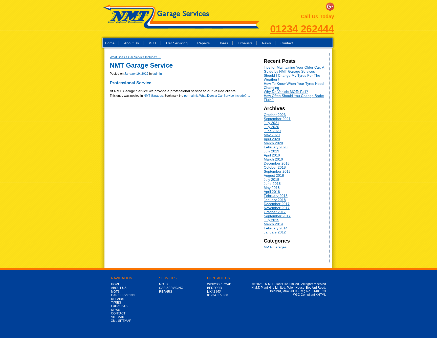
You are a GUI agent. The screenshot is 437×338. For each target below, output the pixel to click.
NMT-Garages (153, 95)
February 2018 (276, 196)
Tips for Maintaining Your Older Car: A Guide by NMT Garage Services (294, 69)
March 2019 (273, 159)
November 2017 (277, 208)
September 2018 (277, 171)
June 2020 (272, 131)
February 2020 (276, 147)
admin (157, 73)
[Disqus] (180, 160)
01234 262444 (302, 28)
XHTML (321, 294)
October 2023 (275, 115)
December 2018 (277, 163)
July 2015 (271, 220)
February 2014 (276, 228)
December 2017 (277, 204)
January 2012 (275, 232)
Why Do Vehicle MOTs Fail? (286, 92)
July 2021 (271, 123)
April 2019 (272, 155)
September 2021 (277, 119)
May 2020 (272, 135)
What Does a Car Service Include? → (135, 57)
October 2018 (275, 167)
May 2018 (272, 188)
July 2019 (271, 151)
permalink (191, 95)
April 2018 (272, 192)
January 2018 (275, 200)
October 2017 (275, 212)
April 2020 (272, 139)
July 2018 (271, 179)
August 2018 (274, 175)
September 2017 (277, 216)
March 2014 (273, 224)
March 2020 (273, 143)
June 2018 (272, 184)
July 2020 (271, 127)
